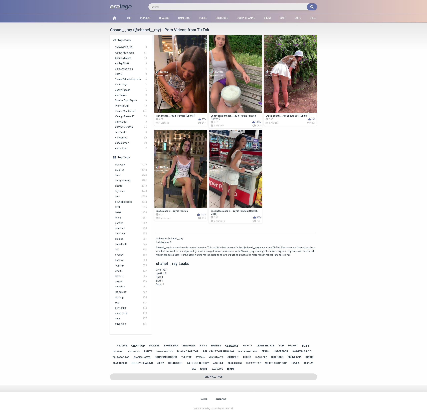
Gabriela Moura (131, 58)
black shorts (142, 357)
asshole (131, 260)
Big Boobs (222, 18)
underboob (131, 244)
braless (131, 239)
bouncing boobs (131, 201)
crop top (131, 170)
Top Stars (124, 40)
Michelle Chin (131, 105)
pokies (131, 281)
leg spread (131, 292)
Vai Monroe (131, 137)
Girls (313, 18)
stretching (131, 307)
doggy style (131, 313)
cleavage (131, 164)
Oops (298, 18)
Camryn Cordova (131, 127)
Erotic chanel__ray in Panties (172, 211)
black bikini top (247, 351)
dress (309, 357)
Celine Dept (131, 121)
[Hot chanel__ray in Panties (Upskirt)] (180, 74)
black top (261, 357)
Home (114, 18)
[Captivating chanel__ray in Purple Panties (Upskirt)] (235, 74)
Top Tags (123, 157)
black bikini (235, 363)
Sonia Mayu (131, 84)
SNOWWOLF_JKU (131, 47)
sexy (160, 363)
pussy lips (131, 323)
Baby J (131, 74)
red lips (122, 345)
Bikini (267, 18)
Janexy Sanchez (131, 68)
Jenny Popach (131, 90)
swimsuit (118, 351)
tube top (186, 357)
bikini (131, 175)
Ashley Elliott (131, 63)
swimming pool (302, 351)
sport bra (171, 345)
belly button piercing (218, 351)
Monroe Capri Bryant (131, 100)
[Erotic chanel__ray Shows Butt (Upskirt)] (290, 74)
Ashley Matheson (131, 52)
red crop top (253, 363)
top (281, 345)
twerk (131, 212)
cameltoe (131, 286)
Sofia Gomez (131, 143)
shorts (131, 185)
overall (200, 357)
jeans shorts (265, 345)
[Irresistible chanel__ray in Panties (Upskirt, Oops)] (235, 169)
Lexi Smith (131, 132)
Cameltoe (184, 18)
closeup (131, 297)
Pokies (203, 18)
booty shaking (131, 180)
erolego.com (210, 408)
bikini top (294, 357)
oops (131, 318)
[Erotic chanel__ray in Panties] (180, 169)
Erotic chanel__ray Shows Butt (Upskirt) (287, 115)
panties (131, 223)
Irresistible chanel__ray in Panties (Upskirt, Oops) (234, 212)
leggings (131, 265)
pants (148, 351)
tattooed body (198, 363)
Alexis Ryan (131, 148)
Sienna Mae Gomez (131, 111)
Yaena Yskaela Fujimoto (131, 79)
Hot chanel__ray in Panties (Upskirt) (175, 115)
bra (131, 249)
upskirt (131, 270)
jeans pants (216, 357)
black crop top (188, 351)
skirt (131, 207)
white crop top (276, 363)
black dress (120, 363)
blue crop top (165, 351)
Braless (164, 18)
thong (131, 217)
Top (129, 18)
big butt (131, 276)
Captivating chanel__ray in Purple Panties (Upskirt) (233, 117)
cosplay (131, 254)
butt (131, 196)
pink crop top (121, 357)
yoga (131, 302)
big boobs (131, 191)
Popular (145, 18)
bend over (131, 233)
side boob (131, 228)
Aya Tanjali (131, 95)
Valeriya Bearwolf (131, 116)
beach (265, 351)
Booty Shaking (246, 18)
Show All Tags (214, 376)
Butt (283, 18)
